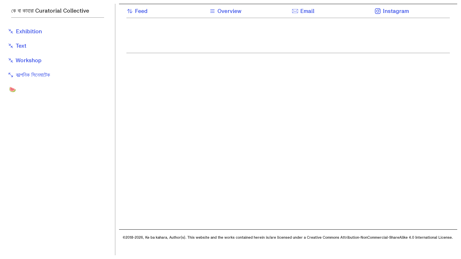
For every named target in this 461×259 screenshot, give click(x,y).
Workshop (27, 60)
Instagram (395, 11)
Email (306, 11)
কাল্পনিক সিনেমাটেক (32, 75)
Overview (228, 11)
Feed (140, 11)
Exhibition (28, 31)
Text (20, 46)
